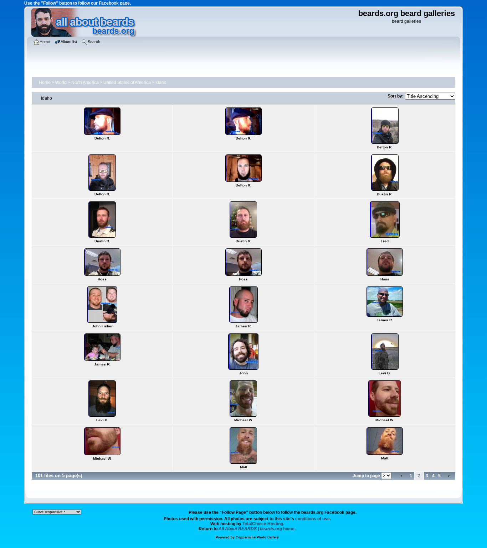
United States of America (127, 82)
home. (257, 528)
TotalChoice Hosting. (263, 523)
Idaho (160, 82)
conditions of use (312, 518)
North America (85, 82)
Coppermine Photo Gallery (257, 537)
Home (45, 82)
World (61, 82)
